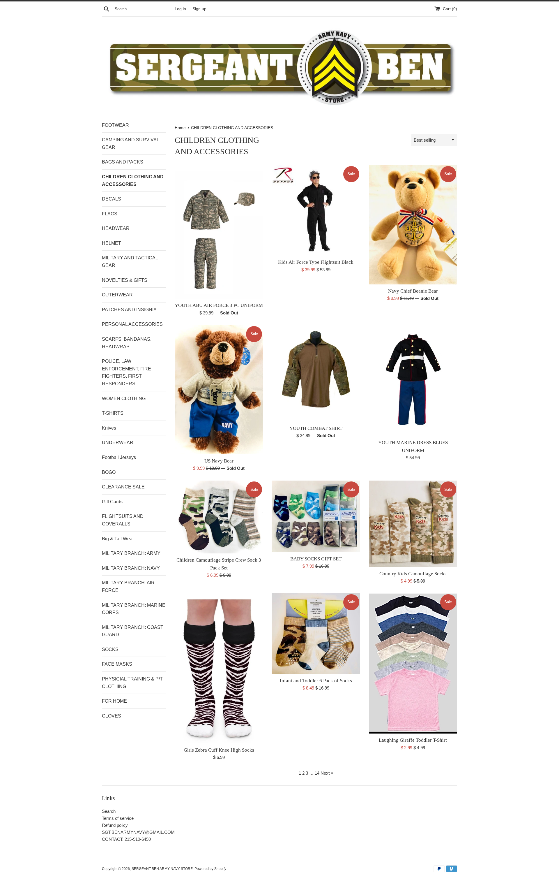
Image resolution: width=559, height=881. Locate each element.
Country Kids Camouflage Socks (413, 573)
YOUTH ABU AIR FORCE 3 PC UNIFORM (219, 305)
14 (317, 773)
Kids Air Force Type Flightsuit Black (315, 262)
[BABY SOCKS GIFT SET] (316, 516)
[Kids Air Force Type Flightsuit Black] (316, 210)
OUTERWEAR (117, 294)
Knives (109, 427)
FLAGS (109, 213)
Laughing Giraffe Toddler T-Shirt (413, 740)
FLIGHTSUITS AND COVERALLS (123, 520)
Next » (327, 773)
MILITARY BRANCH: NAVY (131, 568)
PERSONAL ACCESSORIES (132, 324)
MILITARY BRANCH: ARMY (131, 553)
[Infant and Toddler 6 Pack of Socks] (316, 633)
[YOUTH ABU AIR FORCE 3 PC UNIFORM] (219, 232)
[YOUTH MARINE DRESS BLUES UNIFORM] (413, 380)
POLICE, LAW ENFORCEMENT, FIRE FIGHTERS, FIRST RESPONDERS (126, 372)
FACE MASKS (117, 664)
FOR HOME (114, 701)
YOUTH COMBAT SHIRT (315, 428)
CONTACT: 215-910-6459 (126, 839)
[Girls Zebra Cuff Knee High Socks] (219, 668)
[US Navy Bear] (219, 389)
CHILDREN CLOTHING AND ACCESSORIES (133, 180)
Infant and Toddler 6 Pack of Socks (316, 680)
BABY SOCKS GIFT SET (316, 559)
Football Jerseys (119, 457)
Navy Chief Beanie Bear (413, 291)
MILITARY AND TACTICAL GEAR (130, 261)
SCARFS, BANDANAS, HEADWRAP (126, 343)
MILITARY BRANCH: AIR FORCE (128, 586)
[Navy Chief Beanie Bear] (413, 224)
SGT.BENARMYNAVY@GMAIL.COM (138, 832)
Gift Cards (112, 501)
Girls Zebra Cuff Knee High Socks (219, 750)
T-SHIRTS (112, 413)
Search (109, 811)
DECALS (111, 198)
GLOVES (111, 715)
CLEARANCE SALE (123, 486)
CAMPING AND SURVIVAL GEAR (130, 143)
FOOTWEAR (115, 125)
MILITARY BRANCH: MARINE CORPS (133, 609)
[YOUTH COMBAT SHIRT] (316, 373)
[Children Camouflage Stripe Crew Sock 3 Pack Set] (219, 517)
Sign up (199, 9)
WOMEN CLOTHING (124, 398)
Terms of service (118, 818)
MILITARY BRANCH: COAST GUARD (132, 631)
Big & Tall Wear (118, 538)
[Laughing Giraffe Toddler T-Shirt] (413, 663)
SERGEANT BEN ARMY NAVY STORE (162, 869)
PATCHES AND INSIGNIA (129, 309)
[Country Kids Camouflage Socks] (413, 524)
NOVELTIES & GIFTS (124, 280)
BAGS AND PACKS (122, 161)
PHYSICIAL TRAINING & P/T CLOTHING (132, 682)
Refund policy (115, 825)
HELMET (111, 243)
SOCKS (110, 649)
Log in (180, 9)
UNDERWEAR (117, 442)
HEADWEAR (116, 228)
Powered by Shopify (210, 869)
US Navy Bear (218, 461)
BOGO (109, 472)
